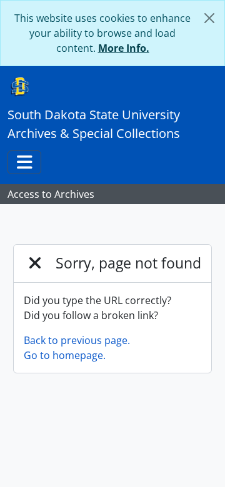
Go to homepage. (65, 355)
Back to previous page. (77, 340)
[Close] (209, 18)
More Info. (123, 48)
